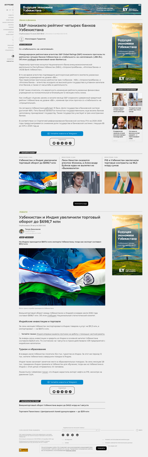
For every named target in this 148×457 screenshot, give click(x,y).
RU (7, 10)
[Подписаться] (98, 430)
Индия (22, 237)
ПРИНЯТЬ (101, 448)
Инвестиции (10, 20)
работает (48, 108)
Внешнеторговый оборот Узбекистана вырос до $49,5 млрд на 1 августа (54, 405)
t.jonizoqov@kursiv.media (33, 233)
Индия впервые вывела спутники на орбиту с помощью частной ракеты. (71, 334)
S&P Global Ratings (25, 44)
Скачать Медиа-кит (111, 446)
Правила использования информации (117, 439)
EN (13, 10)
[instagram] (68, 435)
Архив (67, 443)
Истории (11, 17)
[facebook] (63, 435)
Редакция (11, 45)
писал (45, 372)
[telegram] (72, 435)
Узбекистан (10, 61)
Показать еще (81, 204)
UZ (10, 10)
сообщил (31, 59)
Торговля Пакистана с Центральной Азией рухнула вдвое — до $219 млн (54, 411)
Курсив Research (8, 29)
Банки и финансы (8, 22)
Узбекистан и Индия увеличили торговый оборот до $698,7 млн (38, 161)
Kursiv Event (10, 34)
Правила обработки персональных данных (118, 443)
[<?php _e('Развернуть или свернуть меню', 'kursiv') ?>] (13, 56)
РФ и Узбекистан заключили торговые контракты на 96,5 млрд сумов (122, 163)
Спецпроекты (9, 50)
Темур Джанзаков (32, 229)
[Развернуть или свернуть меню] (13, 40)
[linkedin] (77, 435)
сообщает (52, 315)
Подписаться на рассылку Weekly (73, 427)
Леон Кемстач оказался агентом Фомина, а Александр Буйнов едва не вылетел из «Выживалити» (80, 164)
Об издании (68, 439)
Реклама (11, 47)
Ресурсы (11, 25)
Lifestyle (11, 32)
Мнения (11, 27)
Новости (11, 15)
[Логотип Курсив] (9, 4)
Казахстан (10, 59)
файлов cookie (71, 450)
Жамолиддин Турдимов (35, 39)
